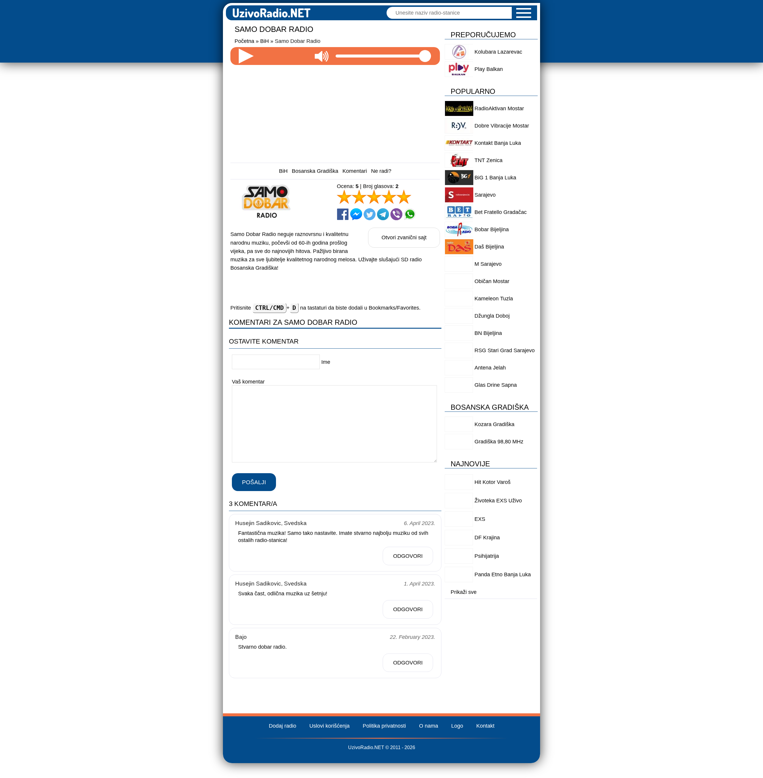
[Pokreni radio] (246, 56)
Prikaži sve (464, 592)
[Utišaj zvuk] (321, 56)
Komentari (354, 171)
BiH (283, 171)
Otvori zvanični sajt (404, 237)
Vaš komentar (248, 382)
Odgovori (408, 556)
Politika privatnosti (384, 726)
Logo (457, 726)
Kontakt (485, 726)
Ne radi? (381, 171)
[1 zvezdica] (344, 196)
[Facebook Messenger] (356, 214)
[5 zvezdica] (403, 196)
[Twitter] (370, 214)
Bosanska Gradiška (315, 171)
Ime (325, 362)
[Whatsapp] (410, 214)
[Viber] (396, 214)
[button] (523, 13)
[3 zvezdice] (374, 196)
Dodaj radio (282, 726)
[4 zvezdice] (389, 196)
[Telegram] (383, 214)
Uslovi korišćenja (329, 726)
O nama (428, 726)
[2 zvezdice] (359, 196)
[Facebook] (343, 214)
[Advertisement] (335, 111)
